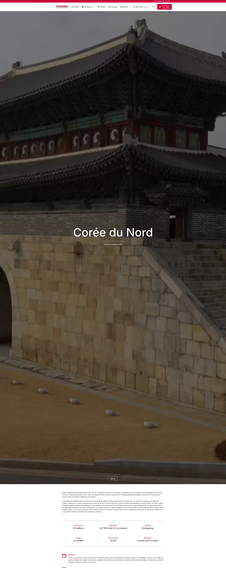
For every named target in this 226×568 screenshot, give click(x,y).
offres (113, 479)
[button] (168, 1)
